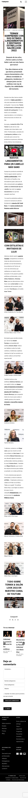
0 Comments (19, 655)
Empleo (4, 726)
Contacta (18, 736)
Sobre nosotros (6, 723)
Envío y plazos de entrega (21, 723)
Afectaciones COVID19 (5, 767)
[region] (14, 602)
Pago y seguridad (19, 728)
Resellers (4, 763)
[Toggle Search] (21, 2)
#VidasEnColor (14, 492)
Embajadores (5, 761)
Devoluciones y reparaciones (20, 740)
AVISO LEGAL (22, 775)
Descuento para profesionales (6, 755)
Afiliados (4, 758)
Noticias (4, 728)
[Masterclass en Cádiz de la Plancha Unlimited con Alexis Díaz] (20, 634)
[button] (14, 602)
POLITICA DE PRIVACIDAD (18, 779)
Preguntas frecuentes (19, 733)
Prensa (4, 731)
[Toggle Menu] (25, 2)
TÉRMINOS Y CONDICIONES (11, 777)
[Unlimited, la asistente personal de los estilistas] (7, 634)
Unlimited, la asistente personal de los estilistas (7, 644)
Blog (3, 733)
